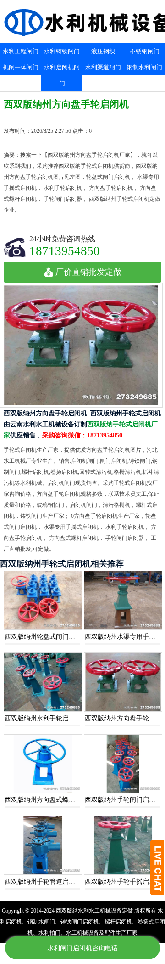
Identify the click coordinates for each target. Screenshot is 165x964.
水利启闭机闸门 (62, 75)
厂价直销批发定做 (88, 272)
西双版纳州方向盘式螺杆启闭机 (49, 799)
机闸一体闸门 (20, 67)
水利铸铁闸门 (62, 51)
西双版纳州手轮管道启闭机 (43, 881)
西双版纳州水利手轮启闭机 (43, 718)
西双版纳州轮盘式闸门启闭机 (46, 636)
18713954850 (64, 250)
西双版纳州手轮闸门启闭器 (123, 799)
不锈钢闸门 (145, 51)
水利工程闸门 (20, 51)
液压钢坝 (103, 51)
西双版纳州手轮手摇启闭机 (123, 881)
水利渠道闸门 (103, 67)
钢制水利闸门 (144, 67)
